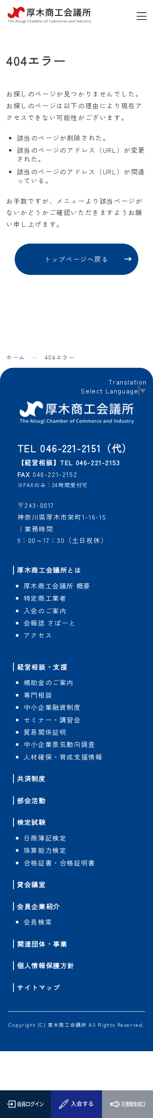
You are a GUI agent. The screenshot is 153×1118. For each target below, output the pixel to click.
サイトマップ (38, 987)
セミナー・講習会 (52, 720)
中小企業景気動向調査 (59, 744)
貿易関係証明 (45, 732)
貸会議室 (31, 884)
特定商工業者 (45, 598)
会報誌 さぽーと (50, 623)
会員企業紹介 (38, 906)
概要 (57, 586)
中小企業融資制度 (52, 707)
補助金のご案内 (49, 682)
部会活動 (31, 800)
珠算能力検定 (45, 850)
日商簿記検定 (45, 838)
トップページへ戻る (76, 259)
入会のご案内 (45, 610)
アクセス (38, 635)
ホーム (15, 357)
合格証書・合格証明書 (59, 863)
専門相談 (38, 695)
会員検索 (38, 922)
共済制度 (31, 778)
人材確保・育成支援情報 (63, 757)
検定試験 (31, 822)
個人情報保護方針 (46, 965)
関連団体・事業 (42, 944)
